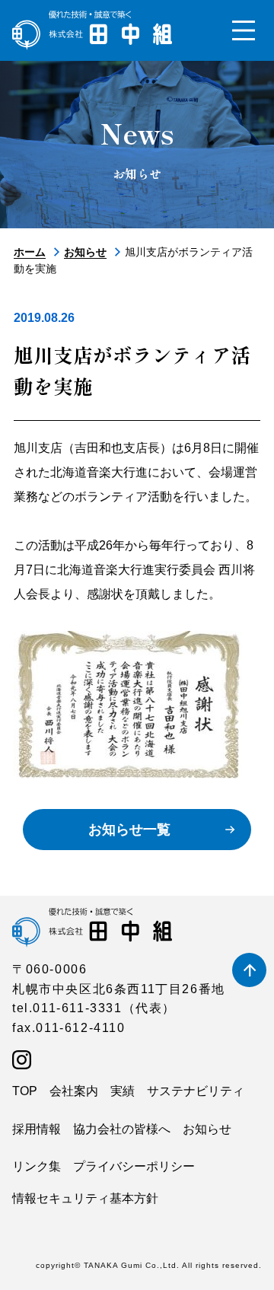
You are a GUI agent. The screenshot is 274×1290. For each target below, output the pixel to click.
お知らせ (85, 252)
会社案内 (73, 1091)
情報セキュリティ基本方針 (85, 1198)
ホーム (30, 252)
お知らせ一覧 (129, 829)
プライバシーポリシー (134, 1166)
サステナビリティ (195, 1091)
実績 (122, 1091)
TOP (24, 1091)
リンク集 (36, 1166)
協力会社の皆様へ (121, 1129)
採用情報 (36, 1129)
